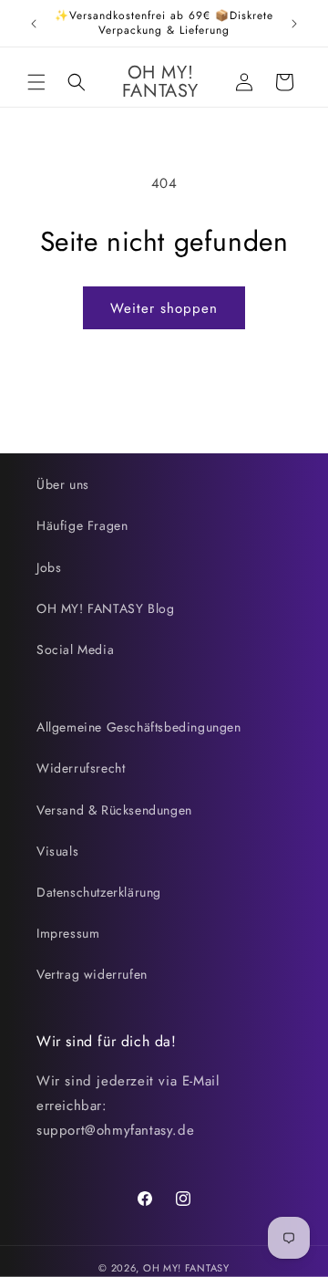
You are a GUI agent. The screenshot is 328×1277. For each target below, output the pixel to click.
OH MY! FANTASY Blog (105, 608)
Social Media (75, 649)
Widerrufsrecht (80, 768)
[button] (36, 82)
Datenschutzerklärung (98, 892)
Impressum (67, 933)
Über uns (62, 484)
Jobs (48, 567)
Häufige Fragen (82, 525)
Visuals (57, 851)
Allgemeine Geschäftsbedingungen (138, 727)
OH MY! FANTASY (186, 1268)
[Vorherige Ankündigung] (34, 24)
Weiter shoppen (164, 308)
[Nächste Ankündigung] (294, 24)
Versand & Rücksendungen (114, 810)
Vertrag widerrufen (92, 974)
